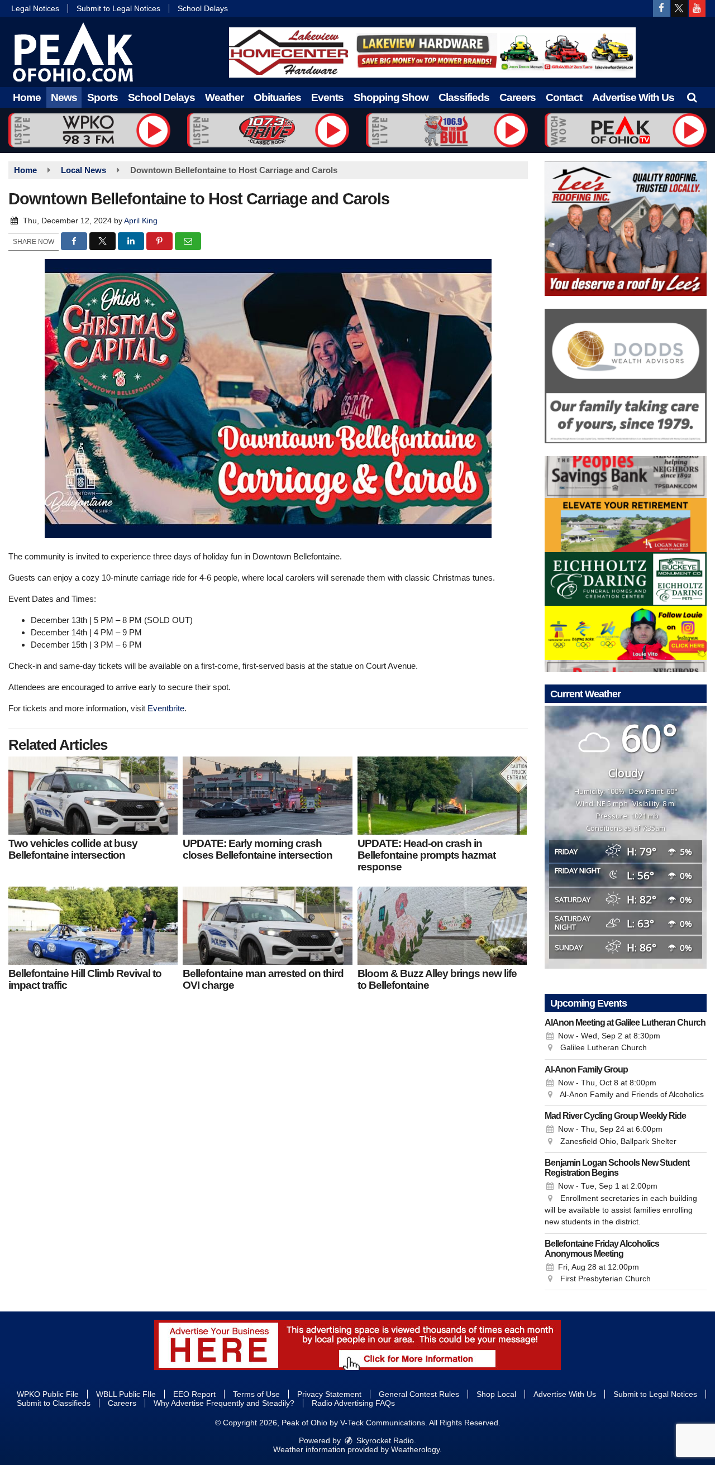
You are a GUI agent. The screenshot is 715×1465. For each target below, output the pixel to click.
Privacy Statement (329, 1394)
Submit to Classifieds (53, 1403)
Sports (102, 97)
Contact (564, 97)
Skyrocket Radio (384, 1440)
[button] (691, 97)
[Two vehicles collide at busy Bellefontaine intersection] (93, 796)
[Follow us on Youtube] (697, 8)
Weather (224, 97)
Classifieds (463, 97)
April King (141, 220)
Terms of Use (256, 1394)
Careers (517, 97)
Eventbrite (165, 708)
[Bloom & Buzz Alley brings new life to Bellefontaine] (442, 926)
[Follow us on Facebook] (661, 8)
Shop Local (496, 1394)
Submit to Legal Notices (118, 8)
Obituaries (277, 97)
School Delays (203, 8)
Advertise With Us (633, 97)
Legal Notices (35, 8)
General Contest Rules (419, 1394)
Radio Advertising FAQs (353, 1403)
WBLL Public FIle (126, 1394)
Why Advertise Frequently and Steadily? (224, 1403)
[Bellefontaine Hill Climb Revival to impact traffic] (93, 926)
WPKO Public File (48, 1394)
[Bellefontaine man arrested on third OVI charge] (267, 926)
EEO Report (194, 1394)
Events (327, 97)
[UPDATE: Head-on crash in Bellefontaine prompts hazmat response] (442, 796)
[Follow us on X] (679, 8)
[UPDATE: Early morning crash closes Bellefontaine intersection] (267, 796)
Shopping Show (391, 97)
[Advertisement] (432, 52)
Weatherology (415, 1449)
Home (27, 97)
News (64, 97)
